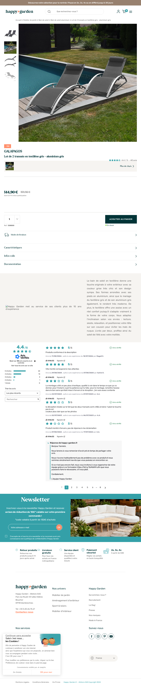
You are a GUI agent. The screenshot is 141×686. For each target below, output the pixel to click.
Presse (92, 610)
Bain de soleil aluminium (60, 20)
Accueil (18, 20)
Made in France (95, 620)
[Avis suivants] (105, 487)
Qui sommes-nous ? (97, 595)
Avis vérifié (116, 348)
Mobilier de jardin (30, 20)
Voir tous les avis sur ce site (22, 366)
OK (59, 527)
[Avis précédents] (61, 487)
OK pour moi (46, 672)
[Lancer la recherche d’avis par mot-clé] (38, 399)
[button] (4, 683)
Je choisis (17, 672)
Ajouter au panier (121, 219)
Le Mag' (92, 605)
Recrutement (94, 600)
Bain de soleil (44, 20)
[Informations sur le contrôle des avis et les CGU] (35, 361)
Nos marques (94, 615)
